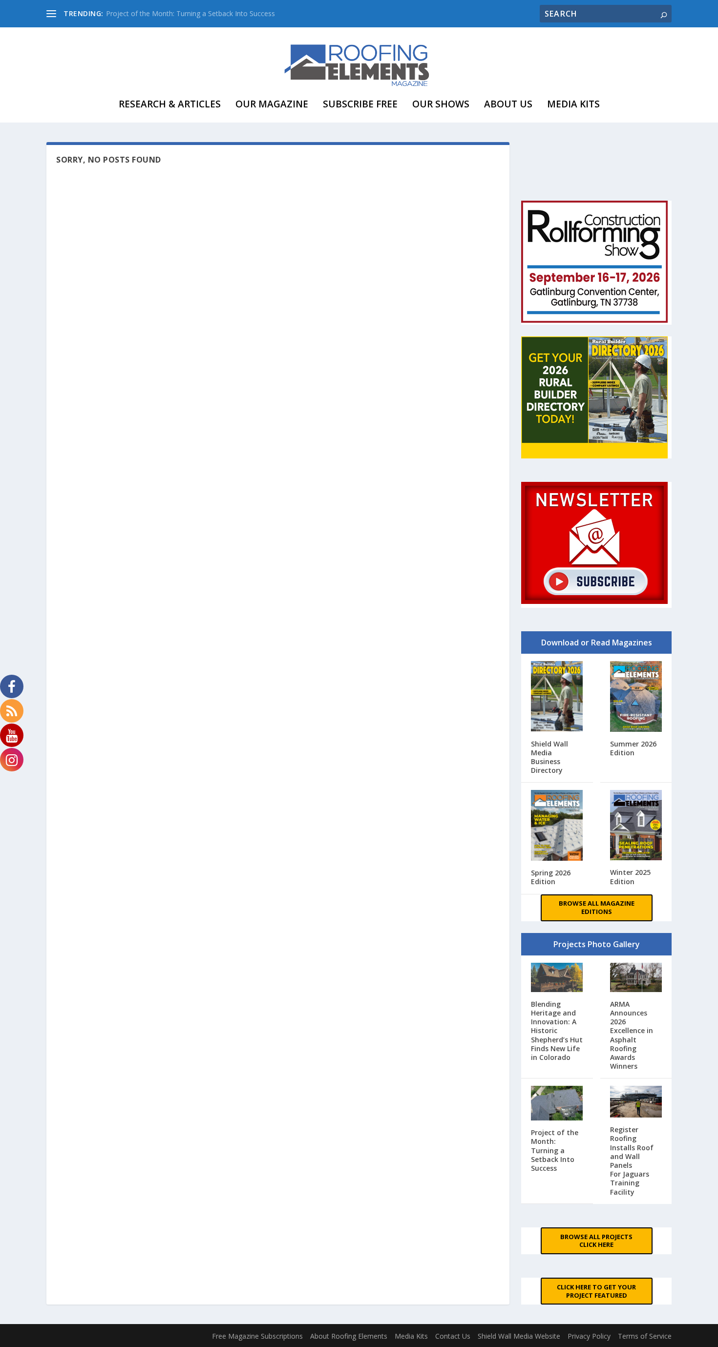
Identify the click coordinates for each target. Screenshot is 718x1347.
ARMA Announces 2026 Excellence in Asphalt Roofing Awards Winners (631, 1035)
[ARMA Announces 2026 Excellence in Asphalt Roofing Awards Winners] (636, 978)
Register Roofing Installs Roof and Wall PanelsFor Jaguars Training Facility (632, 1160)
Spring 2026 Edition (550, 877)
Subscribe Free (360, 104)
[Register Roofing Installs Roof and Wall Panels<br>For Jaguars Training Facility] (636, 1102)
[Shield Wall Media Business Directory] (557, 697)
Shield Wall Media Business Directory (549, 757)
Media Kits (573, 104)
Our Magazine (271, 104)
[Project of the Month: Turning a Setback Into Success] (557, 1104)
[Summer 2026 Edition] (636, 697)
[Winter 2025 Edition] (636, 826)
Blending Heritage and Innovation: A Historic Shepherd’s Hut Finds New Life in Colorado (557, 1030)
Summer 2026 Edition (633, 748)
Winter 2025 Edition (630, 877)
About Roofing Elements (348, 1336)
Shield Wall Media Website (519, 1336)
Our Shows (440, 104)
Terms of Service (645, 1336)
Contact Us (452, 1336)
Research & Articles (170, 104)
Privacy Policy (589, 1336)
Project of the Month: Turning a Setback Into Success (190, 13)
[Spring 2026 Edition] (557, 826)
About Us (508, 104)
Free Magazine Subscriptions (257, 1336)
